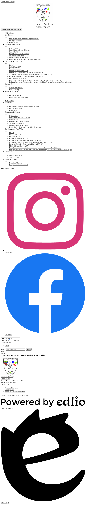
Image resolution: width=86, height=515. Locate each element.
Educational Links (15, 69)
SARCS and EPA (15, 67)
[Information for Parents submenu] (6, 114)
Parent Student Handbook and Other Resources (25, 59)
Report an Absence (15, 95)
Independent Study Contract (18, 97)
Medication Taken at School (18, 57)
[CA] (6, 63)
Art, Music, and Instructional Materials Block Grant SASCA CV (30, 74)
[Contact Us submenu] (6, 86)
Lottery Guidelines (15, 40)
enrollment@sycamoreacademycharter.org (15, 395)
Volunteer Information (16, 56)
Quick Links (13, 48)
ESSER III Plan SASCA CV (18, 71)
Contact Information (16, 88)
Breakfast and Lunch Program (19, 54)
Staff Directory (14, 89)
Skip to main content (7, 2)
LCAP (11, 65)
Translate (16, 340)
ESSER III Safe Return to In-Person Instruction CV (26, 73)
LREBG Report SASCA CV (19, 78)
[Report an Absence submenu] (6, 161)
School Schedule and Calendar (19, 50)
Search (3, 349)
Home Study (13, 42)
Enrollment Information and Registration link (24, 39)
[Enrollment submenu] (6, 37)
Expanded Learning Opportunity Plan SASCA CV (26, 76)
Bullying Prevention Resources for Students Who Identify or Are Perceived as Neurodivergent (40, 82)
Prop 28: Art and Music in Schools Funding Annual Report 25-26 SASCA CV (35, 80)
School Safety (13, 52)
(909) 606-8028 (11, 382)
